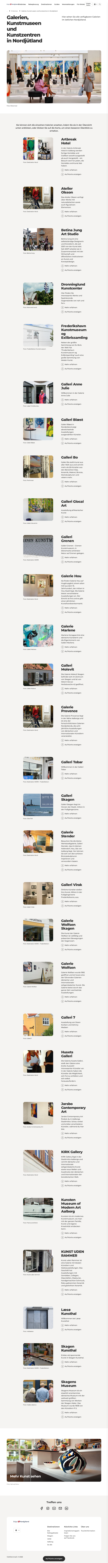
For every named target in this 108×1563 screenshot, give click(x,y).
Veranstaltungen (68, 4)
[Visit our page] (48, 1508)
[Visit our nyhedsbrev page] (60, 1508)
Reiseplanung (33, 4)
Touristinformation (88, 1531)
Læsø (49, 1539)
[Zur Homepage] (12, 4)
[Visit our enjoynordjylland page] (41, 1508)
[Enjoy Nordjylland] (21, 1522)
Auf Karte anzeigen (54, 1559)
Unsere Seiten (88, 4)
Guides (56, 4)
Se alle (49, 1545)
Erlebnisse (22, 4)
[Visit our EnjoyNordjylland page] (54, 1508)
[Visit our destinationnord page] (66, 1508)
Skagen (50, 1536)
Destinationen (46, 4)
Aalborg (50, 1542)
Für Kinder (81, 4)
